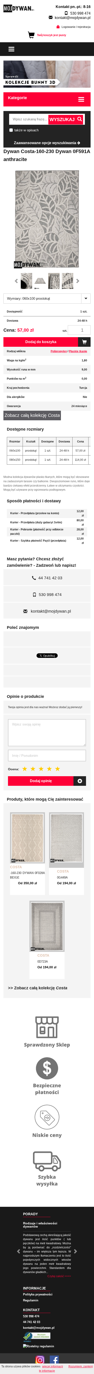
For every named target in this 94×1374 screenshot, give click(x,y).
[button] (17, 281)
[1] (24, 769)
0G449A (62, 877)
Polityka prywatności (37, 1294)
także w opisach (26, 130)
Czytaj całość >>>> (59, 1276)
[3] (41, 769)
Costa (16, 867)
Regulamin (30, 1300)
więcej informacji (52, 1366)
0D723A (42, 961)
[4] (49, 769)
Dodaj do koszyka (40, 342)
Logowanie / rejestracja (76, 27)
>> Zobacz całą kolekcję (37, 988)
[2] (33, 769)
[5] (57, 769)
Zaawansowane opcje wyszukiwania (45, 143)
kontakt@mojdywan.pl (73, 18)
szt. (65, 330)
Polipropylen (59, 351)
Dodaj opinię (41, 781)
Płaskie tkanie (78, 351)
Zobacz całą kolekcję (32, 415)
